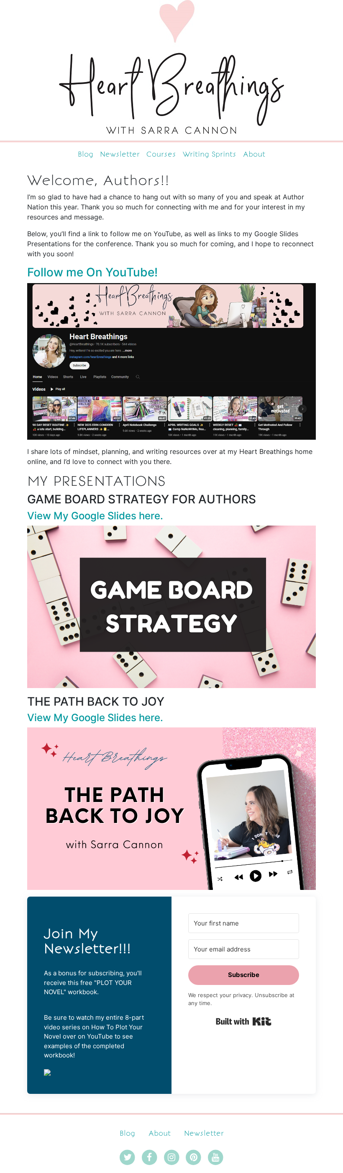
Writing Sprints (209, 154)
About (254, 154)
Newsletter (120, 154)
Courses (161, 154)
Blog (85, 154)
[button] (99, 1072)
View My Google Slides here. (95, 516)
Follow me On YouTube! (92, 272)
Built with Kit (243, 1021)
